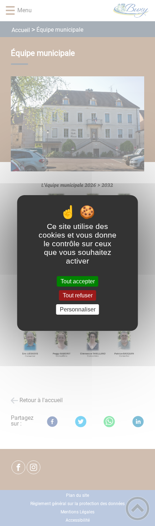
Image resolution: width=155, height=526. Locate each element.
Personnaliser (78, 309)
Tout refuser (78, 295)
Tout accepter (78, 281)
